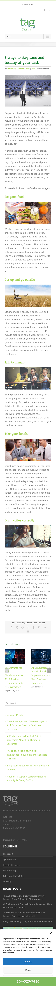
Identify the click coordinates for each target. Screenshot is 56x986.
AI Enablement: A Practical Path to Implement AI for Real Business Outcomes (41, 675)
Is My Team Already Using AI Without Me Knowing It (28, 921)
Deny (28, 970)
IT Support (8, 853)
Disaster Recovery (11, 865)
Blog (33, 68)
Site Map (7, 881)
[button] (51, 932)
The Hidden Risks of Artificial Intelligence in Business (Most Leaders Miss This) (27, 754)
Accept (28, 961)
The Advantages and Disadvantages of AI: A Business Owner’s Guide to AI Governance (27, 725)
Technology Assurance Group (18, 68)
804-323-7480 (28, 4)
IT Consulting (9, 870)
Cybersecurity (9, 859)
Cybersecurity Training (13, 876)
